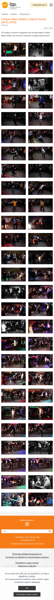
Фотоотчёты (24, 14)
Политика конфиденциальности (27, 554)
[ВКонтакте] (27, 524)
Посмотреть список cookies (27, 594)
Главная (4, 14)
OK (27, 588)
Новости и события (27, 566)
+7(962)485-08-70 (39, 5)
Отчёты (14, 14)
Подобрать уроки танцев (27, 563)
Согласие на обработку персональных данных (27, 557)
